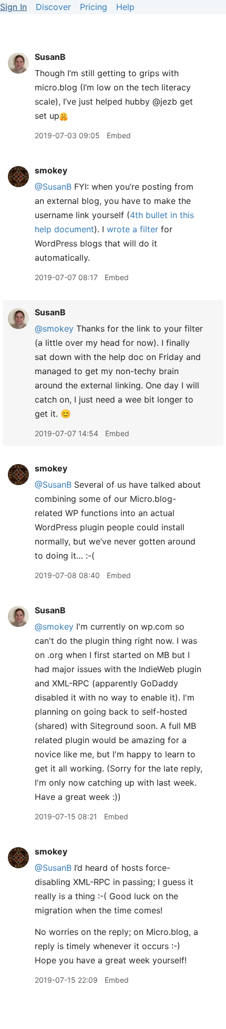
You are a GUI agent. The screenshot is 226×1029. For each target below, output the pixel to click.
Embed (119, 135)
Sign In (13, 7)
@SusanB (53, 186)
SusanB (50, 57)
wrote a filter (132, 229)
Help (125, 7)
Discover (53, 7)
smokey (51, 170)
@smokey (54, 328)
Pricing (93, 7)
